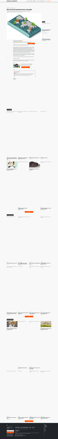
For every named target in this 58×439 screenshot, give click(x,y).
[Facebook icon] (15, 430)
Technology (45, 425)
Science (45, 424)
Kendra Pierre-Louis (31, 314)
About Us (30, 427)
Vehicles (43, 38)
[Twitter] (14, 76)
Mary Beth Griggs (8, 170)
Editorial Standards (17, 427)
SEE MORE (29, 316)
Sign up (31, 43)
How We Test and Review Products (24, 427)
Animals (19, 416)
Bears (7, 262)
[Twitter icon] (16, 430)
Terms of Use (33, 44)
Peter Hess (19, 159)
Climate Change (42, 416)
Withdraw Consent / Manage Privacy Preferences (21, 435)
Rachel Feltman (8, 314)
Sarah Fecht (19, 368)
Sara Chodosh (18, 71)
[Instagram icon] (18, 430)
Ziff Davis (17, 434)
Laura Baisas (43, 31)
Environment (30, 416)
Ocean (18, 207)
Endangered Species (20, 262)
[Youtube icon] (19, 430)
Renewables (8, 416)
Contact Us (33, 427)
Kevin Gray (42, 158)
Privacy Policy (21, 45)
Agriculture (30, 262)
